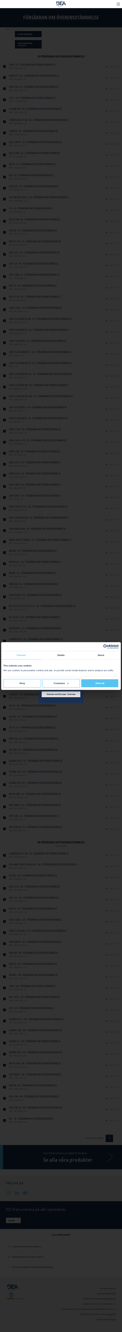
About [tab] (101, 655)
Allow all (99, 683)
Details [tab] (61, 655)
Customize (59, 683)
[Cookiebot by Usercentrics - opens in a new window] (106, 646)
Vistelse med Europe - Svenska (61, 694)
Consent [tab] (21, 655)
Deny (22, 683)
